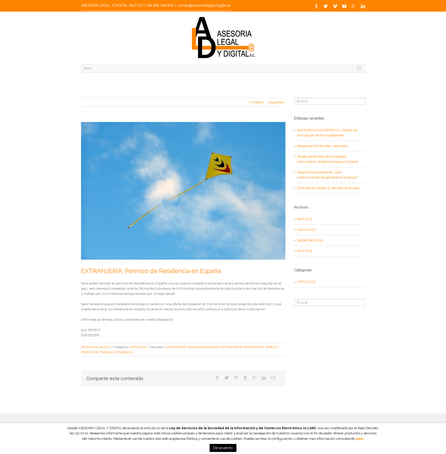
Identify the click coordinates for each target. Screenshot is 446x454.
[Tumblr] (245, 378)
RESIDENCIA (123, 352)
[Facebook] (316, 6)
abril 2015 (304, 251)
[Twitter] (326, 6)
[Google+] (354, 6)
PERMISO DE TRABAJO (97, 352)
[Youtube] (344, 6)
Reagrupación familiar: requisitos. (322, 146)
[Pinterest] (236, 378)
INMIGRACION (254, 347)
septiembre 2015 (310, 240)
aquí (359, 439)
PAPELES (272, 347)
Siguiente (275, 102)
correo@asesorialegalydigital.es (204, 5)
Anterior (257, 102)
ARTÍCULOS (138, 347)
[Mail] (273, 378)
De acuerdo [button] (223, 448)
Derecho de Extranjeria (203, 347)
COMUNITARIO (175, 347)
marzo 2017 (306, 230)
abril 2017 (304, 219)
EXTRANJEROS (231, 347)
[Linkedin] (363, 6)
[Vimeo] (335, 6)
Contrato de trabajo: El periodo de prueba (328, 188)
